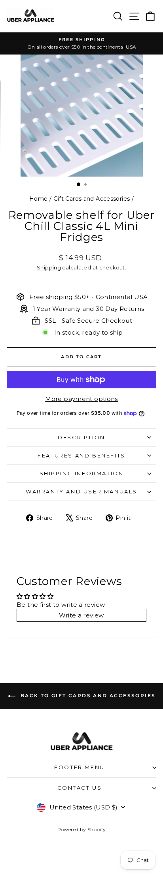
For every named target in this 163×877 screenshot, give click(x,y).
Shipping (49, 268)
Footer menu (79, 767)
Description (81, 437)
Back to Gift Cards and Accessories (87, 696)
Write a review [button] (81, 615)
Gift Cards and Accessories (91, 198)
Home (38, 198)
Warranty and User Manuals (81, 491)
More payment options (81, 399)
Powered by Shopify (81, 829)
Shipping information (82, 473)
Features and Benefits (81, 455)
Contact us (79, 788)
